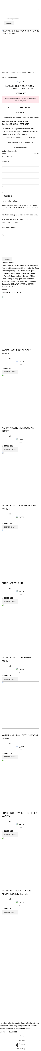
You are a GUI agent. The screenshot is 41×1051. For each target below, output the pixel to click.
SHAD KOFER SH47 (12, 583)
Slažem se (13, 1032)
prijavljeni (13, 215)
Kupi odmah (20, 113)
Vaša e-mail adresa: (9, 228)
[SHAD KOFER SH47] (20, 552)
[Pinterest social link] (13, 289)
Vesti (3, 970)
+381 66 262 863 (8, 945)
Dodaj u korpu (25, 107)
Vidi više (3, 1032)
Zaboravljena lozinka (9, 989)
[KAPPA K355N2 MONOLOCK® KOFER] (20, 397)
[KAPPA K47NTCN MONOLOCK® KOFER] (20, 475)
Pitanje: (4, 235)
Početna (5, 73)
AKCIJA (5, 1002)
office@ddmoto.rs (8, 958)
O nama (4, 974)
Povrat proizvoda (8, 993)
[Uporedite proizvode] (4, 346)
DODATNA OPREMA (18, 73)
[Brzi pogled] (10, 346)
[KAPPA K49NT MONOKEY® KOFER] (20, 627)
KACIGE (5, 1006)
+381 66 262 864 (8, 955)
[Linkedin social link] (16, 289)
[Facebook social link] (8, 289)
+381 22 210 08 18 (9, 948)
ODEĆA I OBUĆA (8, 1010)
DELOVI (5, 1018)
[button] (10, 372)
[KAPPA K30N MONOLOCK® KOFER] (20, 319)
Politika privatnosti (8, 981)
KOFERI (31, 73)
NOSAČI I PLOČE (8, 287)
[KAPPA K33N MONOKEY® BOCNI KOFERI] (20, 705)
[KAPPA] (20, 363)
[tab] (15, 138)
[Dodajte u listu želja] (15, 346)
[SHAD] (20, 593)
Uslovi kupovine (8, 985)
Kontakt (4, 978)
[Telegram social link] (18, 289)
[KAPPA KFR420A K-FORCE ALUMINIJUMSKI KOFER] (20, 860)
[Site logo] (14, 10)
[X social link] (11, 289)
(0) (10, 358)
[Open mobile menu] (4, 10)
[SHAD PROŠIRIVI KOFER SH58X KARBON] (20, 782)
